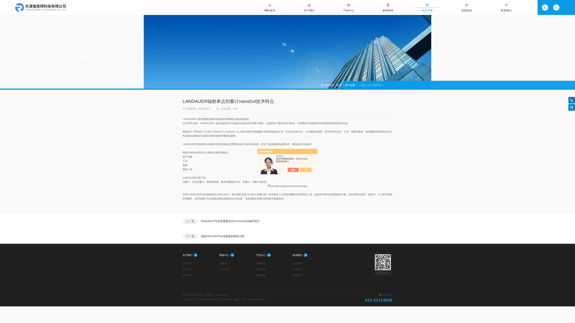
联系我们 (506, 10)
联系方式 (297, 269)
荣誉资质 (187, 275)
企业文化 (187, 269)
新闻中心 (224, 255)
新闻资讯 (388, 10)
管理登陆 (209, 295)
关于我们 (309, 10)
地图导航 (297, 275)
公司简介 (187, 263)
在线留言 (466, 10)
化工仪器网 (198, 295)
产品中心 (348, 10)
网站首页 (269, 10)
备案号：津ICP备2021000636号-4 (250, 299)
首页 (338, 85)
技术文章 (427, 10)
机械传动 (261, 263)
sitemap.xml (222, 295)
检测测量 (261, 275)
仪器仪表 (261, 269)
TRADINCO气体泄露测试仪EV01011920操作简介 (230, 221)
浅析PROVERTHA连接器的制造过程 (222, 236)
